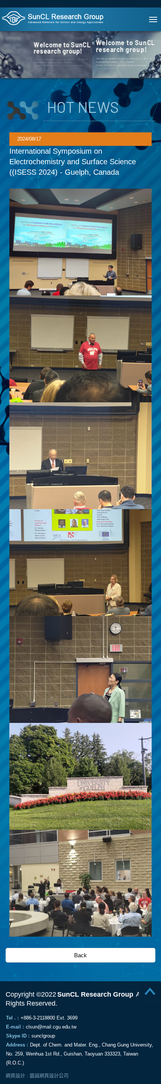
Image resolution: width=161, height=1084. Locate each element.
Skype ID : (18, 1036)
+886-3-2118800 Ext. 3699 (49, 1018)
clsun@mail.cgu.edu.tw (51, 1027)
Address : (17, 1045)
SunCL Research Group (56, 18)
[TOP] (146, 994)
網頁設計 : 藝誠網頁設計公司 (37, 1075)
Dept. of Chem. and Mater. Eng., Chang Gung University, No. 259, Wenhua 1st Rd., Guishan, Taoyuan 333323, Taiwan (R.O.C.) (79, 1054)
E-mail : (15, 1027)
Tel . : (12, 1018)
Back (80, 955)
